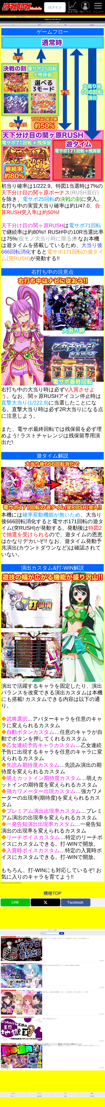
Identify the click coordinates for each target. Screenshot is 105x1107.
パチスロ (13, 1093)
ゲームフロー (13, 25)
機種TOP (52, 893)
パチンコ (39, 1093)
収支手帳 (72, 11)
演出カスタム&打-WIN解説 (92, 25)
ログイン (55, 7)
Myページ (85, 11)
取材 (65, 1096)
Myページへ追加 (52, 930)
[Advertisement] (46, 917)
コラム (65, 1093)
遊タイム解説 (65, 25)
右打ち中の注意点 (39, 25)
